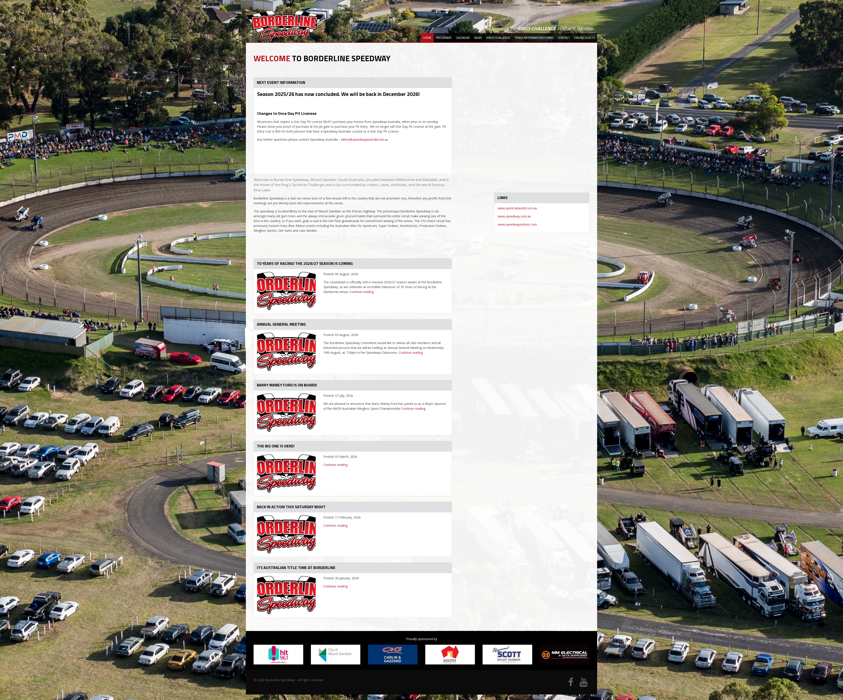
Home (427, 37)
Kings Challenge (498, 37)
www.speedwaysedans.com (517, 224)
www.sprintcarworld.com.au (517, 208)
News (478, 37)
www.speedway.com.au (514, 216)
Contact (564, 37)
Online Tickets (584, 37)
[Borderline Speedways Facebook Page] (571, 684)
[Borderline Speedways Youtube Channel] (583, 684)
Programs (444, 37)
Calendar (463, 37)
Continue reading (361, 292)
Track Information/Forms (534, 37)
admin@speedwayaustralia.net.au (364, 139)
